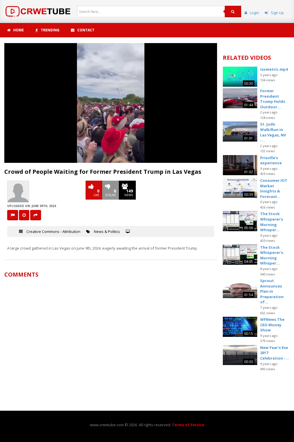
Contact (85, 30)
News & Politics (107, 231)
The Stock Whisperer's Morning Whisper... (271, 221)
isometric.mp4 (274, 69)
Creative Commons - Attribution (53, 231)
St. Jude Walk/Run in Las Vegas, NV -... (273, 132)
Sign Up (277, 12)
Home (18, 30)
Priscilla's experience (271, 160)
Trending (50, 30)
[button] (21, 158)
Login (254, 12)
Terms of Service (188, 424)
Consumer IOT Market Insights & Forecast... (273, 188)
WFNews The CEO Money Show (272, 325)
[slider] (110, 158)
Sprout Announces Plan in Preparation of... (272, 291)
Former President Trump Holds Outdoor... (272, 98)
